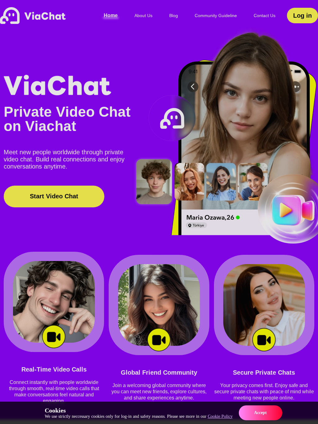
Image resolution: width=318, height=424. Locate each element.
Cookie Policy (220, 416)
